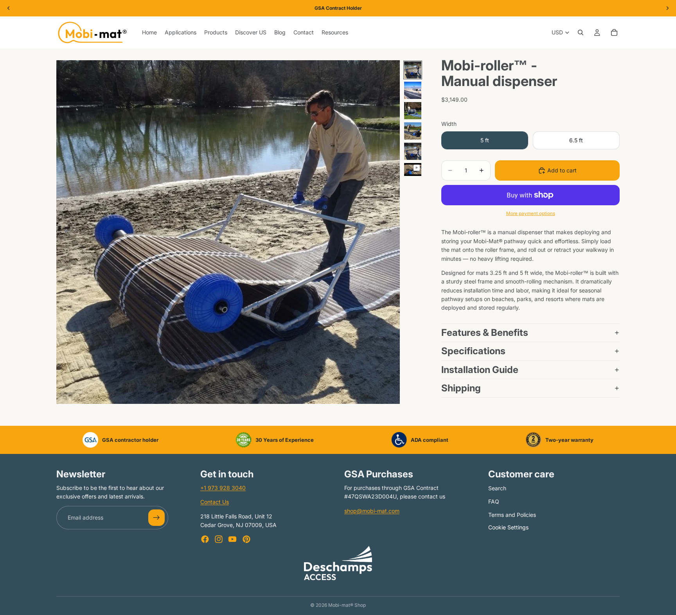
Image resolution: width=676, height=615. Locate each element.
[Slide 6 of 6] (412, 169)
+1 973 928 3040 (223, 487)
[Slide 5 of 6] (412, 151)
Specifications (474, 351)
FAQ (493, 501)
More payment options (530, 213)
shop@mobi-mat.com (371, 510)
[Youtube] (232, 539)
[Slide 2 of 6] (412, 90)
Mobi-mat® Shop (347, 605)
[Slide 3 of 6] (412, 110)
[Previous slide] (65, 232)
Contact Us (214, 502)
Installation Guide (479, 369)
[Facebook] (205, 539)
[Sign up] (156, 517)
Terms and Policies (512, 514)
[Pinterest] (246, 539)
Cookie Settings (508, 527)
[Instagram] (218, 539)
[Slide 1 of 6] (412, 70)
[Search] (580, 32)
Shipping (461, 388)
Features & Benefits (484, 332)
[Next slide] (391, 232)
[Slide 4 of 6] (412, 131)
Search (497, 488)
